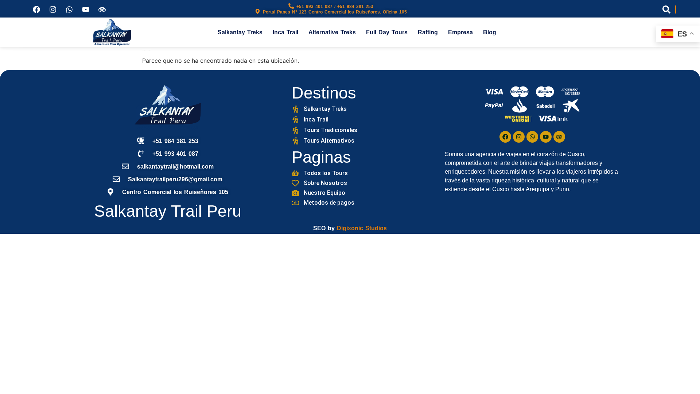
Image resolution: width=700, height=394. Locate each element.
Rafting (428, 32)
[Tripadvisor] (102, 9)
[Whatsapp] (69, 9)
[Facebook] (36, 9)
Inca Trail (285, 32)
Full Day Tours (387, 32)
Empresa (460, 32)
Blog (489, 32)
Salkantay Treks (240, 32)
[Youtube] (85, 9)
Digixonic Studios (362, 228)
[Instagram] (52, 9)
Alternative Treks (332, 32)
